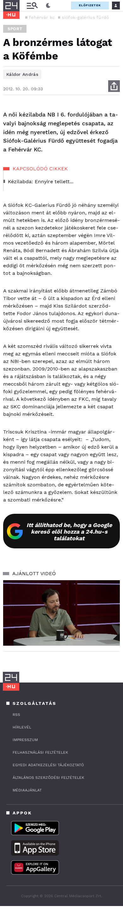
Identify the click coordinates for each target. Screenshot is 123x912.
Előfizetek (90, 5)
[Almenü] (32, 5)
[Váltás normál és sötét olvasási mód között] (48, 5)
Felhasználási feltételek (40, 752)
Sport (15, 28)
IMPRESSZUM (25, 740)
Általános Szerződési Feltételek (48, 777)
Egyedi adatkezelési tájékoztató (48, 765)
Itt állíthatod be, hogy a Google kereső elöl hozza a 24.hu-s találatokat (69, 531)
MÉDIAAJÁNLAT (27, 790)
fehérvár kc (42, 17)
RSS (16, 714)
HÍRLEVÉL (22, 727)
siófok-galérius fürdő (85, 17)
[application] (61, 613)
